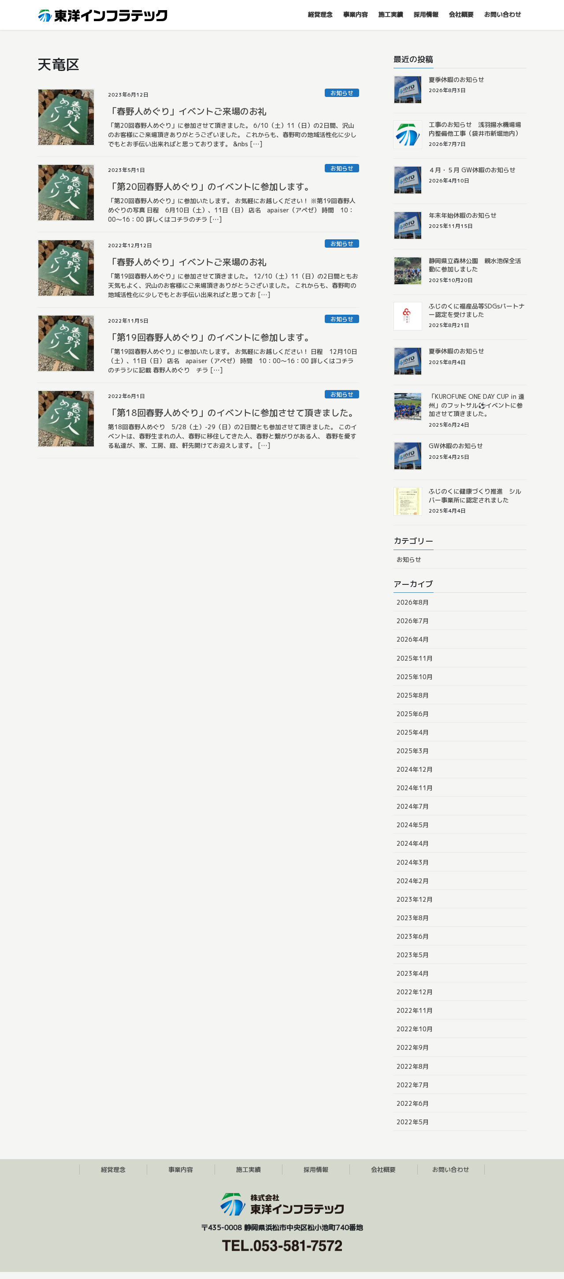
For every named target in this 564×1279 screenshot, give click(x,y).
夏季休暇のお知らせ (456, 79)
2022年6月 (413, 1103)
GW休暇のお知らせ (456, 446)
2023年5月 (413, 955)
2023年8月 (413, 918)
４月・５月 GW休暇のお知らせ (472, 170)
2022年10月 (415, 1029)
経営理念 (113, 1169)
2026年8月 (413, 602)
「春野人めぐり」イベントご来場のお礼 (187, 111)
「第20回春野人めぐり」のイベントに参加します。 (210, 186)
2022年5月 (413, 1122)
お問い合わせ (450, 1169)
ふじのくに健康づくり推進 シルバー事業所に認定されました (475, 495)
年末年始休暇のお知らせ (463, 215)
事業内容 (180, 1169)
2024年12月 (415, 769)
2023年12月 (415, 899)
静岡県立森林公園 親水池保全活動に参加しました (475, 265)
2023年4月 (413, 973)
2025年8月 (413, 695)
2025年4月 (413, 732)
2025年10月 (415, 677)
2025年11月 (415, 658)
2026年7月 (413, 621)
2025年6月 (413, 714)
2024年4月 (413, 843)
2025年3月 (413, 751)
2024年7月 (413, 806)
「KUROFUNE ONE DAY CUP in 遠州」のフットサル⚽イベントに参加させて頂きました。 (476, 405)
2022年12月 (415, 992)
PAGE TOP (542, 1232)
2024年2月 (413, 881)
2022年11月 (415, 1010)
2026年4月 (413, 639)
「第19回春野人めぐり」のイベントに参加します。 (210, 337)
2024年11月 (415, 788)
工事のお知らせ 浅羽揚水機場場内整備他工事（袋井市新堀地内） (475, 129)
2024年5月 (413, 825)
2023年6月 (413, 936)
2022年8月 (413, 1066)
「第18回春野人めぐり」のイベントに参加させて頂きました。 (232, 412)
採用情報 (316, 1169)
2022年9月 (413, 1047)
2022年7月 (413, 1085)
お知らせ (341, 93)
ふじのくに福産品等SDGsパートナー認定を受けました (477, 310)
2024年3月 (413, 862)
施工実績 (248, 1169)
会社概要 (383, 1169)
